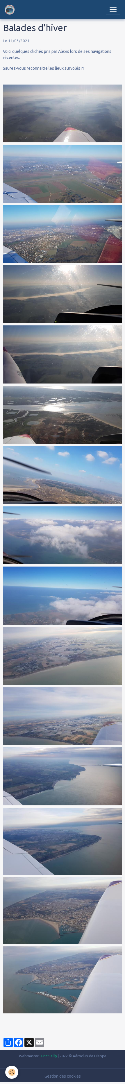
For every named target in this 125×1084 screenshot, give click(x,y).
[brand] (11, 10)
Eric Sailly (49, 1056)
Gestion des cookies (62, 1076)
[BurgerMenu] (113, 10)
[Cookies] (11, 1072)
